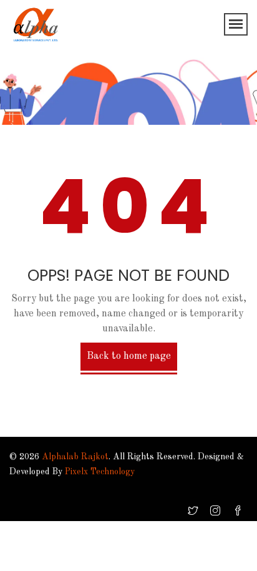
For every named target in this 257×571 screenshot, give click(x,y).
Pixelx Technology (100, 471)
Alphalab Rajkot (75, 456)
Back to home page (129, 356)
